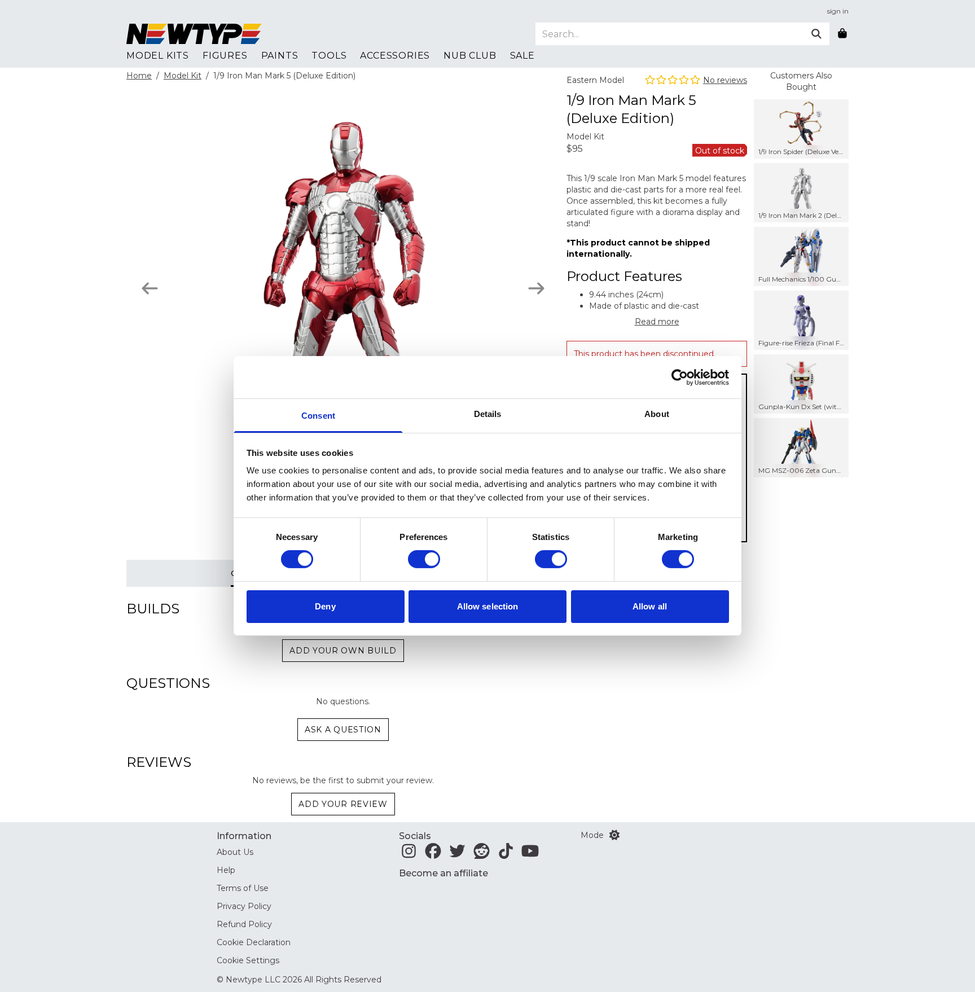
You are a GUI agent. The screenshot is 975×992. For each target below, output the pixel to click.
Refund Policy (244, 924)
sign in (838, 11)
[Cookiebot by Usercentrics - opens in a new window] (679, 376)
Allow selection (488, 606)
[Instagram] (409, 854)
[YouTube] (530, 854)
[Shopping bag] (842, 34)
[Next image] (536, 288)
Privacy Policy (244, 906)
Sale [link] (522, 55)
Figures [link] (225, 55)
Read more (657, 322)
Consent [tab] (318, 415)
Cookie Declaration (254, 942)
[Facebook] (433, 854)
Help (226, 870)
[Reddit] (481, 854)
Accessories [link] (395, 55)
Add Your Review (343, 804)
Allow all (650, 606)
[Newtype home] (194, 34)
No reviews (725, 80)
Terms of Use (243, 888)
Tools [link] (328, 55)
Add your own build (343, 651)
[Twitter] (457, 854)
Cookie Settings (248, 960)
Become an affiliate (443, 873)
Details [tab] (488, 414)
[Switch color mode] (614, 835)
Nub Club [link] (469, 55)
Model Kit (182, 76)
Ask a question (343, 730)
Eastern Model (595, 80)
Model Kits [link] (157, 55)
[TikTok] (506, 854)
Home (139, 76)
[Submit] (816, 34)
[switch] (424, 559)
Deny (325, 606)
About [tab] (656, 414)
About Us (235, 852)
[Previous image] (149, 288)
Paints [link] (279, 55)
